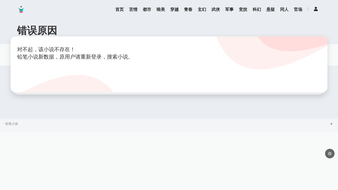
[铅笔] (21, 9)
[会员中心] (316, 9)
